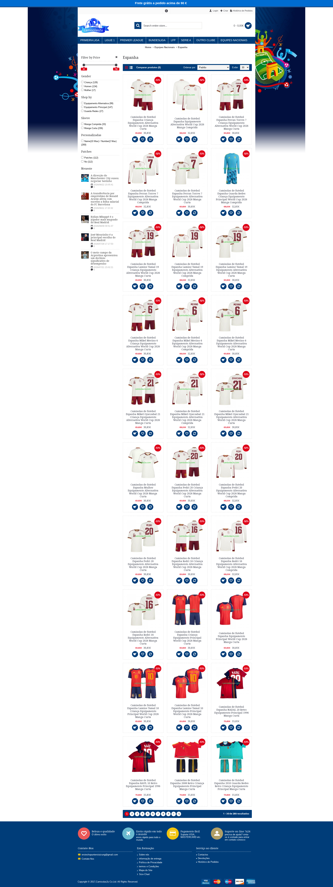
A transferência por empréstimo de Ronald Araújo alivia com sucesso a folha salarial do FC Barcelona (105, 199)
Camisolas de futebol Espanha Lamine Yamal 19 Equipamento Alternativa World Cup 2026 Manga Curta (231, 270)
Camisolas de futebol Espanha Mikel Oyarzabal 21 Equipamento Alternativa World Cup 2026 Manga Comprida (187, 417)
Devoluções (204, 858)
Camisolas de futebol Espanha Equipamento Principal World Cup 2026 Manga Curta (231, 637)
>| (179, 814)
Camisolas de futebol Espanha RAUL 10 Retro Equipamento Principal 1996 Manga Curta (143, 784)
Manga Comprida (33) (95, 124)
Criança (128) (91, 82)
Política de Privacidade (150, 862)
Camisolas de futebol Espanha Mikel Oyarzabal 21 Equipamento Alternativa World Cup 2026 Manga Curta (231, 417)
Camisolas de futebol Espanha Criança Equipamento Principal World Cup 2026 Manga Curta (187, 637)
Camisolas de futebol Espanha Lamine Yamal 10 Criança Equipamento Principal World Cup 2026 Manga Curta (143, 711)
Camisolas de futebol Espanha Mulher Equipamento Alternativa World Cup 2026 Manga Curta (143, 490)
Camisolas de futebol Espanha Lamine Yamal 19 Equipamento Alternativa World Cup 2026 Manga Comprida (187, 270)
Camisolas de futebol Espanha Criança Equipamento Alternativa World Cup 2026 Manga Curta (143, 123)
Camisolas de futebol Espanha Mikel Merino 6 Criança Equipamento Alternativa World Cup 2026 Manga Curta (143, 343)
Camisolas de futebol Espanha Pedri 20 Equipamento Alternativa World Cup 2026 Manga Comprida (231, 490)
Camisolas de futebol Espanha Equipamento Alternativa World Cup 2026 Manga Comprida (187, 123)
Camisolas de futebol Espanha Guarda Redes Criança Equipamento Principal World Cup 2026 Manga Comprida (231, 196)
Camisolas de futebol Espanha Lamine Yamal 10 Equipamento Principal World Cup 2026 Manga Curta (187, 711)
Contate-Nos (88, 858)
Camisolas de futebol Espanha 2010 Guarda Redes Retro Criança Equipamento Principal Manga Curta (231, 784)
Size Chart (144, 874)
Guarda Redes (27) (93, 111)
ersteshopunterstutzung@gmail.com (100, 854)
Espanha (182, 47)
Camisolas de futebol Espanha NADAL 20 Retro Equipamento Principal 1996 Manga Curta (231, 711)
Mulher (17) (90, 90)
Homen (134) (90, 86)
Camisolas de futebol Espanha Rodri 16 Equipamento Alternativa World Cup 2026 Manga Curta (143, 637)
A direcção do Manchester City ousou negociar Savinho (105, 178)
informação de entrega (150, 858)
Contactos (203, 854)
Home (148, 47)
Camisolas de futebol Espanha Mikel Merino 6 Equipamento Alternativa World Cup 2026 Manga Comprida (187, 343)
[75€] (116, 65)
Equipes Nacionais (165, 47)
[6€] (84, 65)
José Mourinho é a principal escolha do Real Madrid (103, 237)
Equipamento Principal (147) (98, 107)
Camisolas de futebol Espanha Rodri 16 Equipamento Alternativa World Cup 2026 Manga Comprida (231, 564)
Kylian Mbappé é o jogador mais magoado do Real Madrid (104, 219)
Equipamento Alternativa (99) (98, 103)
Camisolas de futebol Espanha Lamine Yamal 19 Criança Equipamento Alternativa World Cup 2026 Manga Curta (143, 270)
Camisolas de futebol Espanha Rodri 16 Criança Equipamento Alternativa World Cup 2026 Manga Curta (187, 564)
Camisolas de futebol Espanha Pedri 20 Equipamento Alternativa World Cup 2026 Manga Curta (143, 564)
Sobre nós (144, 854)
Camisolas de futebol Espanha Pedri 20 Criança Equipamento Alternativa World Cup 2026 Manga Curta (187, 490)
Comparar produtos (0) (148, 67)
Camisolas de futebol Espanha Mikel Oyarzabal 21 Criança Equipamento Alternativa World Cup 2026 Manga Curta (143, 417)
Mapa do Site (145, 870)
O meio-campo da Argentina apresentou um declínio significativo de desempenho (104, 258)
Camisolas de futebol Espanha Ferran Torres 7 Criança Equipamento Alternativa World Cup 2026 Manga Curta (231, 123)
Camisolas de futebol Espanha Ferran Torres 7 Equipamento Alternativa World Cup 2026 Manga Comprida (143, 196)
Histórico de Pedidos (208, 862)
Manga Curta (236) (93, 128)
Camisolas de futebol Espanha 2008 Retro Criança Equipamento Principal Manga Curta (187, 784)
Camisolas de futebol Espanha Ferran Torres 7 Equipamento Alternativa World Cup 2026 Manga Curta (187, 196)
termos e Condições (149, 866)
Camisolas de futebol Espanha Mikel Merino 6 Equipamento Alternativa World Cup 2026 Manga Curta (231, 343)
